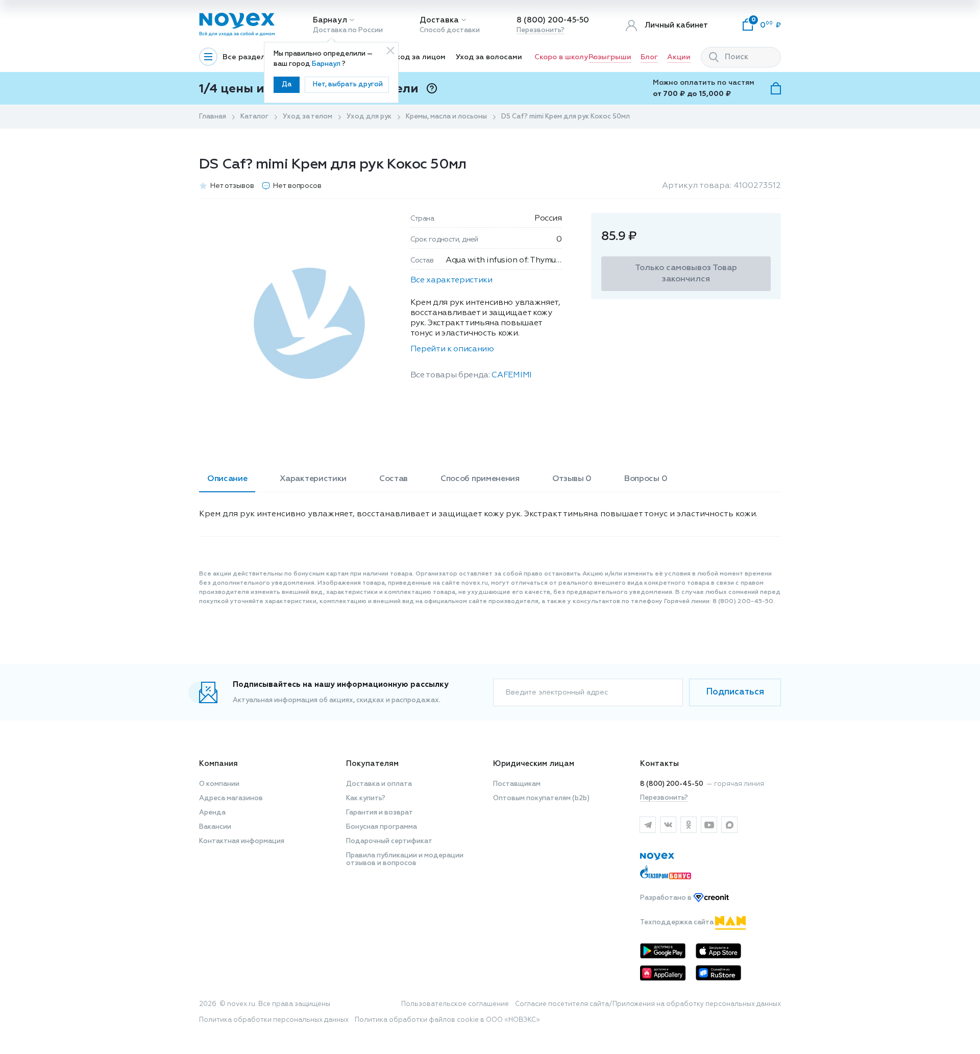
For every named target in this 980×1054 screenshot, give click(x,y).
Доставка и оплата (379, 784)
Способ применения (480, 479)
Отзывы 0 (572, 479)
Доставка (439, 20)
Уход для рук (369, 116)
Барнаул (330, 20)
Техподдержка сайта (677, 922)
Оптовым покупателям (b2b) (541, 798)
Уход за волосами (489, 57)
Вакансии (215, 827)
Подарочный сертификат (389, 841)
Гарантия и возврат (379, 812)
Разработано (666, 898)
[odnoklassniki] (688, 824)
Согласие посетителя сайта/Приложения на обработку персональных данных (648, 1004)
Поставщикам (517, 784)
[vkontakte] (668, 824)
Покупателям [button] (372, 764)
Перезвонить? (541, 30)
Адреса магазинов (231, 798)
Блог (649, 57)
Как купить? (365, 798)
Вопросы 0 (645, 479)
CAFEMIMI (511, 375)
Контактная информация (241, 841)
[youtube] (709, 824)
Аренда (212, 812)
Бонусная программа (381, 827)
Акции (679, 57)
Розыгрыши (610, 57)
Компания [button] (218, 764)
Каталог (254, 116)
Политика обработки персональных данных (274, 1020)
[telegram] (647, 824)
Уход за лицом (419, 57)
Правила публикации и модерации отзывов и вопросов (404, 859)
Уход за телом (307, 116)
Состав (393, 479)
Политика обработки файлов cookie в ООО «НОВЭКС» (447, 1020)
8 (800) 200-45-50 (553, 20)
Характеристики (313, 479)
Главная (212, 116)
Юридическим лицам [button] (533, 764)
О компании (219, 784)
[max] (729, 824)
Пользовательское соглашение (455, 1004)
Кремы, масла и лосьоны (446, 116)
